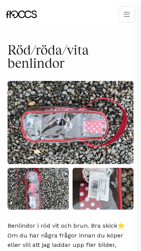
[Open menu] (126, 14)
